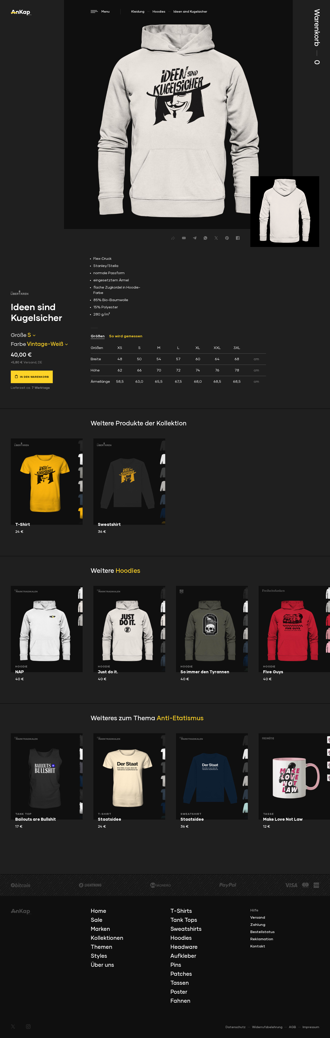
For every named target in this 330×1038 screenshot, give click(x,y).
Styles (99, 956)
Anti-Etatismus (180, 718)
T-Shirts (181, 911)
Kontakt (257, 946)
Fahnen (180, 1001)
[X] (216, 238)
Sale (96, 920)
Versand (257, 917)
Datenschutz (236, 1027)
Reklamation (261, 939)
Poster (178, 992)
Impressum (311, 1027)
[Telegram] (194, 238)
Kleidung (137, 11)
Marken (100, 929)
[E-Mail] (184, 238)
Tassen (179, 983)
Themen (101, 947)
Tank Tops (183, 920)
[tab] (178, 364)
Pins (175, 965)
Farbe (18, 344)
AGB (292, 1027)
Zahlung (257, 925)
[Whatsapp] (205, 238)
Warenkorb (316, 36)
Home (98, 911)
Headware (184, 947)
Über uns (102, 965)
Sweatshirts (186, 929)
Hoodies (159, 11)
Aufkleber (183, 956)
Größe (18, 335)
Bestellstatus (262, 932)
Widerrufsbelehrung (267, 1027)
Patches (181, 974)
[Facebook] (238, 238)
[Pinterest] (227, 238)
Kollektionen (107, 938)
